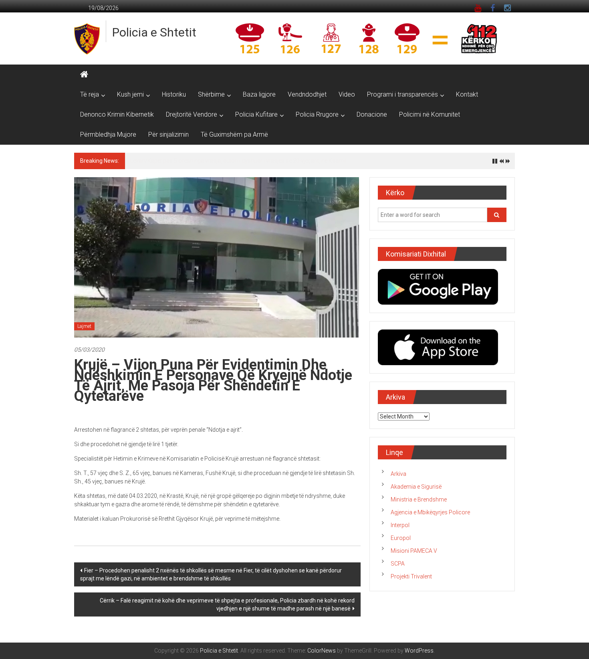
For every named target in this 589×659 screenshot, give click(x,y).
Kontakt (467, 94)
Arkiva (398, 474)
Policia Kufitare (256, 114)
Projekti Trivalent (411, 576)
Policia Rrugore (317, 114)
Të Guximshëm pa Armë (234, 134)
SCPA (398, 563)
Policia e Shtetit (154, 32)
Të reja (89, 94)
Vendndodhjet (307, 94)
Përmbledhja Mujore (108, 134)
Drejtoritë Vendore (191, 114)
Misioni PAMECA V (414, 551)
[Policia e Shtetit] (84, 75)
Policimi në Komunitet (429, 114)
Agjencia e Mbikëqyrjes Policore (430, 512)
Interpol (400, 525)
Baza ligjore (259, 94)
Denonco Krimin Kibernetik (117, 114)
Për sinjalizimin (168, 134)
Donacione (372, 114)
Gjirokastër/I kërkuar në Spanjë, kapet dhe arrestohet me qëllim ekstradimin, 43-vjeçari (237, 161)
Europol (401, 538)
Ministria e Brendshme (419, 499)
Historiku (174, 94)
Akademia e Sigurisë (416, 486)
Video (347, 94)
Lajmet (84, 326)
